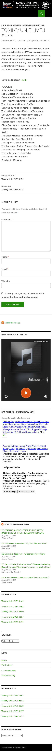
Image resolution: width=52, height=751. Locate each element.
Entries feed (6, 665)
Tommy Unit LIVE (36, 25)
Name (5, 256)
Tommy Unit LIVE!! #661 (12, 606)
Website (5, 281)
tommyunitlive (25, 41)
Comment (7, 219)
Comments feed (8, 670)
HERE (23, 79)
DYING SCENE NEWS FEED (16, 524)
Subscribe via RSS (12, 322)
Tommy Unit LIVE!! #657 (12, 617)
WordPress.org (8, 675)
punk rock (6, 25)
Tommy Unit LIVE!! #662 (12, 601)
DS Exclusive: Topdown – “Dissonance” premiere (23, 553)
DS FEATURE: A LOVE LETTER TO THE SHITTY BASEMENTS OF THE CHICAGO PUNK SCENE (22, 531)
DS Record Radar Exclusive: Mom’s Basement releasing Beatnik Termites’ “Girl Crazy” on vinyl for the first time (25, 565)
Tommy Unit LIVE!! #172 (12, 177)
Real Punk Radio (20, 25)
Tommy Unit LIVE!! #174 (12, 188)
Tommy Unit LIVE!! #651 (12, 622)
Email (4, 269)
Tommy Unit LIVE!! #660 (12, 611)
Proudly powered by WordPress (13, 747)
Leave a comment (41, 41)
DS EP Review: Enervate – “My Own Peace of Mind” (24, 543)
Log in (4, 660)
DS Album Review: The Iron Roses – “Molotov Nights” (25, 577)
